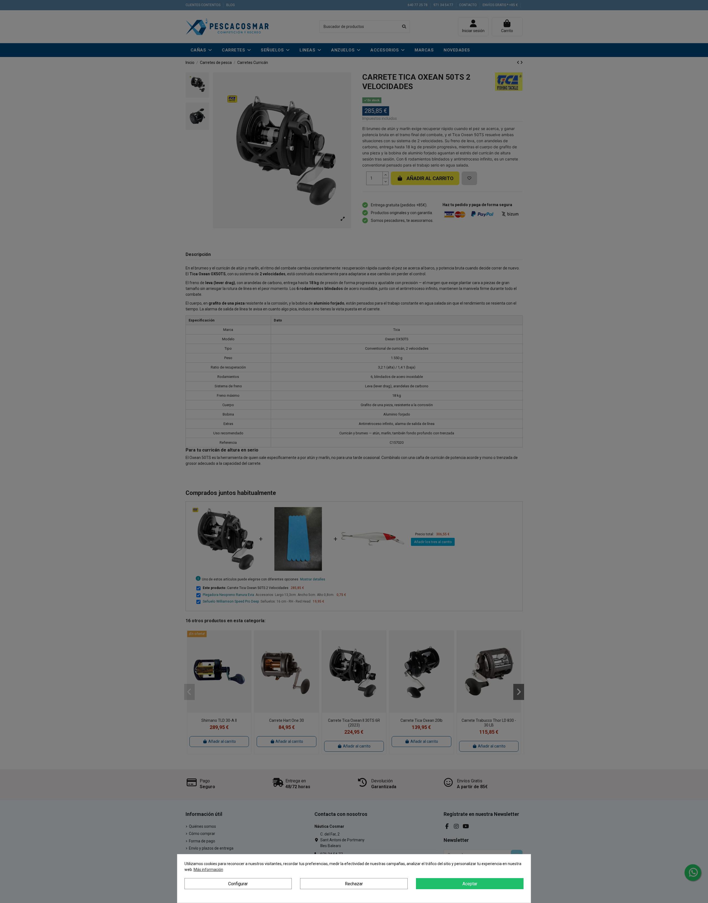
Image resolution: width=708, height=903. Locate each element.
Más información (208, 869)
